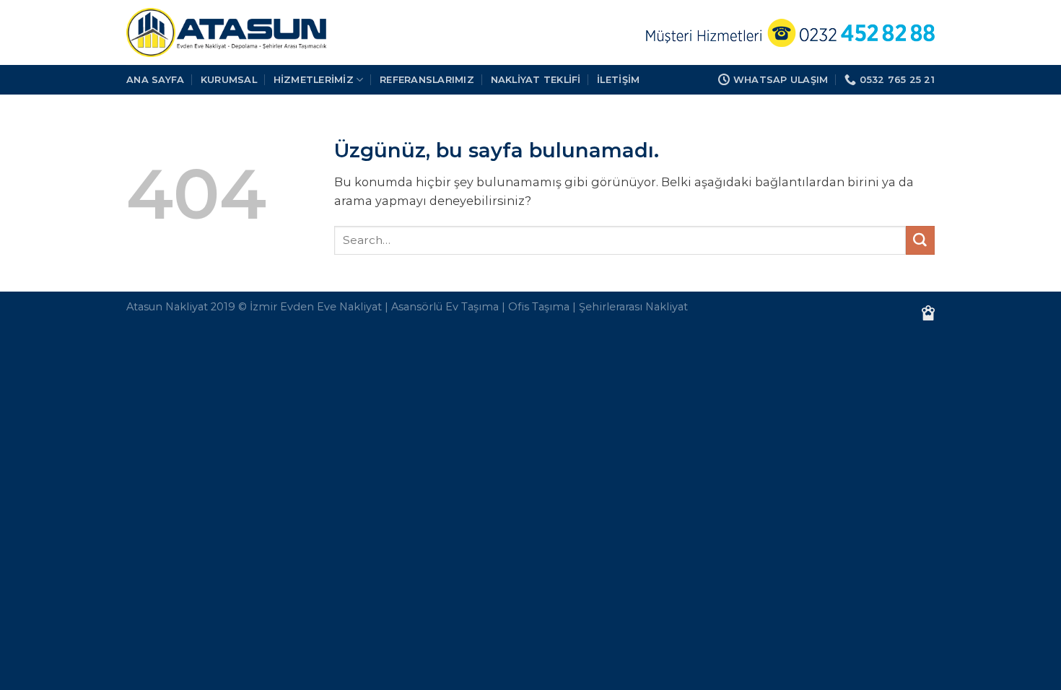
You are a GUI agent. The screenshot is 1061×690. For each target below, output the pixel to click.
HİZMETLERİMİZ (314, 79)
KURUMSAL (229, 79)
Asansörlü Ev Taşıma (445, 306)
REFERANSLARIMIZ (427, 79)
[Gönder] (920, 240)
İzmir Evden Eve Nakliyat (316, 306)
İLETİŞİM (618, 79)
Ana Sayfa (155, 79)
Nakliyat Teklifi (536, 79)
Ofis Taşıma (538, 306)
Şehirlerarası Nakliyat (633, 306)
